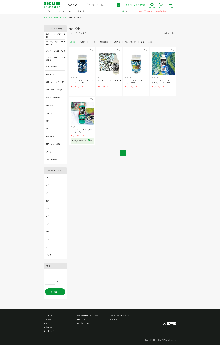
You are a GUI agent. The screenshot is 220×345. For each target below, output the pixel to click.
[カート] (161, 6)
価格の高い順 (130, 42)
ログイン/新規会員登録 (135, 5)
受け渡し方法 (49, 331)
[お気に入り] (152, 6)
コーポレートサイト (118, 315)
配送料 (46, 323)
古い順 (92, 42)
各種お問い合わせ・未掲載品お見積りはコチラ (157, 11)
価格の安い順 (146, 42)
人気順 (72, 42)
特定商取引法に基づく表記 (88, 315)
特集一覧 (81, 11)
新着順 (82, 42)
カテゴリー (48, 11)
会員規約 (47, 319)
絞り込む (55, 292)
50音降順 (116, 42)
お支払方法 (48, 327)
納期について (82, 319)
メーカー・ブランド (66, 11)
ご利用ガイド (130, 11)
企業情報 (113, 319)
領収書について (83, 323)
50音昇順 (104, 42)
